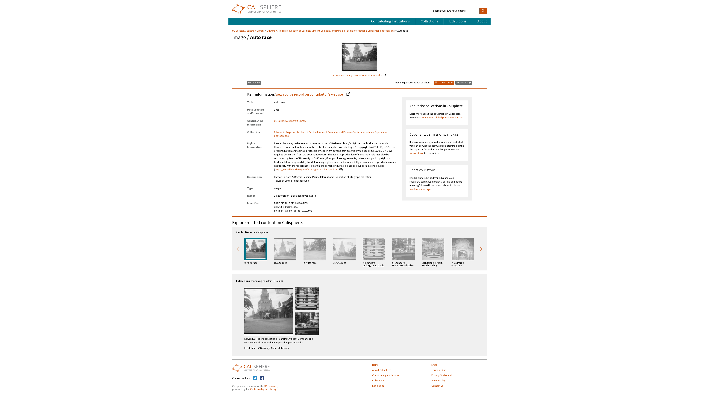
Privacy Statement (441, 375)
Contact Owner (445, 82)
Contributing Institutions (390, 21)
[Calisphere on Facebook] (262, 378)
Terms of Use (438, 370)
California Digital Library (263, 389)
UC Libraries (270, 386)
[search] (483, 11)
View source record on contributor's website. (309, 94)
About (482, 21)
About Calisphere (381, 370)
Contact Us (437, 386)
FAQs (434, 365)
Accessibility (438, 380)
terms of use (416, 153)
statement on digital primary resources (441, 118)
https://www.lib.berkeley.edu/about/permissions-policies (306, 170)
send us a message (420, 189)
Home (375, 365)
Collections (429, 21)
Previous (238, 248)
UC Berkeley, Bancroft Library (248, 31)
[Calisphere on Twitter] (255, 378)
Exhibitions (457, 21)
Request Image (463, 82)
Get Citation (254, 82)
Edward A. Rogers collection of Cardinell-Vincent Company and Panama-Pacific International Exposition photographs (331, 31)
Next (481, 248)
